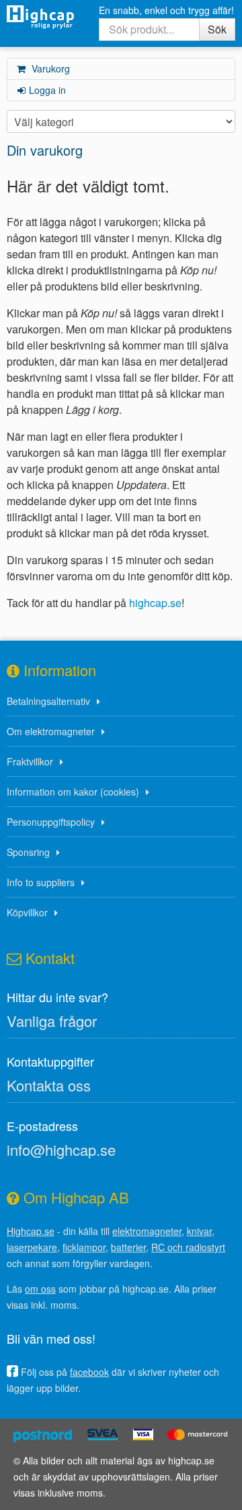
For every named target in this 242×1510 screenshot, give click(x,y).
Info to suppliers (41, 882)
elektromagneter (147, 1231)
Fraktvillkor (30, 761)
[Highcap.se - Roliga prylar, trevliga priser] (40, 17)
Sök (217, 29)
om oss (40, 1288)
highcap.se (155, 602)
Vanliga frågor (52, 1020)
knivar (199, 1231)
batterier (128, 1247)
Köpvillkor (27, 912)
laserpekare (32, 1247)
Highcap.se (30, 1231)
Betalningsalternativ (48, 701)
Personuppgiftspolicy (51, 821)
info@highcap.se (61, 1149)
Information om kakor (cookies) (73, 791)
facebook (89, 1372)
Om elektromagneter (51, 731)
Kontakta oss (49, 1085)
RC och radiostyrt (188, 1247)
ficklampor (84, 1247)
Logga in (47, 90)
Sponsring (28, 852)
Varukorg (49, 68)
